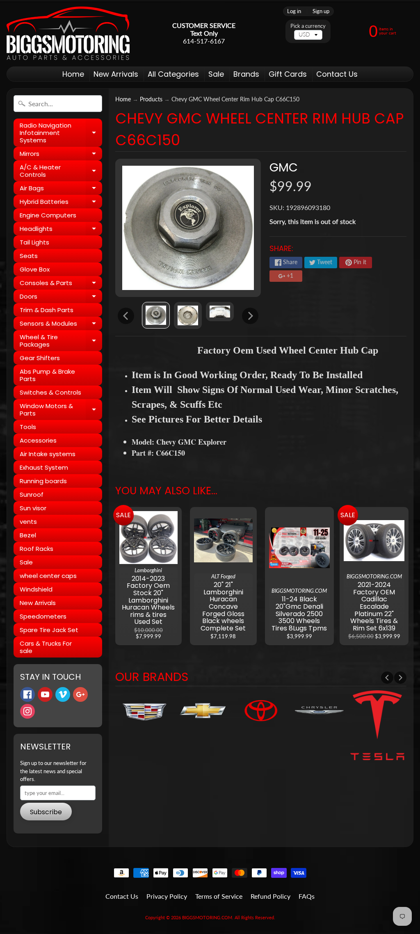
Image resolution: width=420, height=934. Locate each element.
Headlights (61, 229)
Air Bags (61, 189)
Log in (294, 11)
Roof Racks (36, 548)
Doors (61, 297)
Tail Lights (34, 242)
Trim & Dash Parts (46, 310)
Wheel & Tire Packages (61, 341)
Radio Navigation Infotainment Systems (61, 132)
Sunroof (31, 494)
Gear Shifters (40, 358)
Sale (216, 74)
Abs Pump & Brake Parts (47, 375)
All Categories (173, 74)
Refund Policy (270, 896)
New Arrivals (116, 74)
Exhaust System (44, 467)
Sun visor (33, 508)
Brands (246, 74)
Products (151, 99)
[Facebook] (27, 694)
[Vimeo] (62, 694)
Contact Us (337, 74)
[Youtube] (45, 694)
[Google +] (80, 694)
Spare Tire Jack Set (49, 630)
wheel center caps (48, 575)
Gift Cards (288, 74)
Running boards (43, 481)
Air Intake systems (47, 454)
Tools (28, 426)
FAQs (307, 896)
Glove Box (35, 269)
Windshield (36, 589)
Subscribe (46, 812)
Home (73, 74)
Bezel (28, 535)
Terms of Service (218, 896)
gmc (283, 167)
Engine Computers (48, 215)
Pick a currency (308, 26)
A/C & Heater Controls (61, 171)
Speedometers (43, 616)
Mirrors (61, 154)
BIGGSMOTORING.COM (207, 917)
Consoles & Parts (61, 284)
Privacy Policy (166, 896)
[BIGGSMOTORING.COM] (68, 33)
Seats (29, 255)
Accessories (38, 440)
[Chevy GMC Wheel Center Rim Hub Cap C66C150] (156, 315)
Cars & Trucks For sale (46, 647)
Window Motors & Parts (61, 410)
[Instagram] (27, 711)
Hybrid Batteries (61, 202)
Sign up (321, 11)
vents (28, 521)
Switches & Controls (50, 392)
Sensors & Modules (61, 324)
